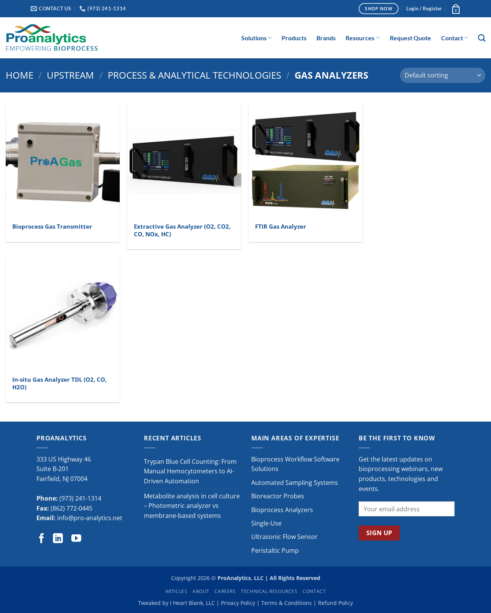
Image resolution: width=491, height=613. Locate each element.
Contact (452, 37)
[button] (424, 8)
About (201, 591)
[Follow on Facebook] (41, 539)
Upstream (70, 75)
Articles (176, 591)
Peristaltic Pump (275, 550)
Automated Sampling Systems (294, 482)
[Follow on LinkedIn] (58, 539)
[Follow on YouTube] (76, 539)
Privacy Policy (238, 602)
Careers (225, 591)
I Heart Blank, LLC (192, 602)
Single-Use (266, 523)
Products (294, 37)
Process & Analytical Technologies (194, 75)
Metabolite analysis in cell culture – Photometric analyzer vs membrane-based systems (192, 506)
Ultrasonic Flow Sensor (284, 536)
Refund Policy (335, 602)
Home (19, 75)
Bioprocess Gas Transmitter (52, 227)
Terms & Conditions (286, 602)
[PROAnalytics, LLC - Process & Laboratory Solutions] (52, 37)
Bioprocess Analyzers (282, 510)
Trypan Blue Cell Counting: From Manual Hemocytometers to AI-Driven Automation (190, 471)
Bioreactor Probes (277, 496)
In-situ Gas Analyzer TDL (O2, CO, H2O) (59, 383)
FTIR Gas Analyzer (280, 227)
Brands (326, 37)
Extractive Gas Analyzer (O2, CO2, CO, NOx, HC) (182, 230)
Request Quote (410, 37)
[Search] (481, 38)
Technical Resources (269, 591)
